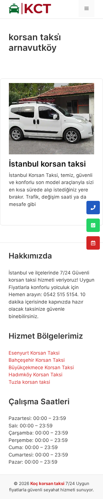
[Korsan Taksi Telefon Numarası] (93, 207)
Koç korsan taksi (47, 483)
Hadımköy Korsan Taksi (35, 374)
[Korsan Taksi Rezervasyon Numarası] (93, 243)
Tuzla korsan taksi (29, 382)
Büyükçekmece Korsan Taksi (41, 367)
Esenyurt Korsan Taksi (34, 353)
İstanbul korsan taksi (47, 164)
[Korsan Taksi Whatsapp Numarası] (93, 225)
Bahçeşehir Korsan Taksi (37, 360)
